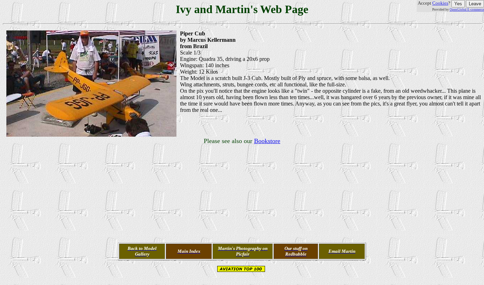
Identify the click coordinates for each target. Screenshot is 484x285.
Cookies (440, 3)
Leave (475, 3)
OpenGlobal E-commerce (467, 9)
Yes (458, 3)
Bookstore (267, 140)
